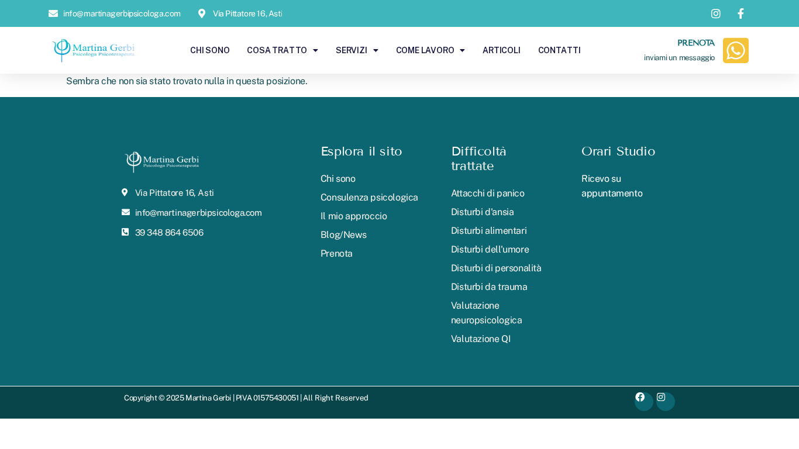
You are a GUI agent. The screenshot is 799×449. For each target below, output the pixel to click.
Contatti (559, 50)
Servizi (351, 50)
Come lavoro (425, 50)
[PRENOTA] (735, 50)
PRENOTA (696, 43)
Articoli (501, 50)
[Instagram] (665, 401)
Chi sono (209, 50)
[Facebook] (644, 401)
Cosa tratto (277, 50)
